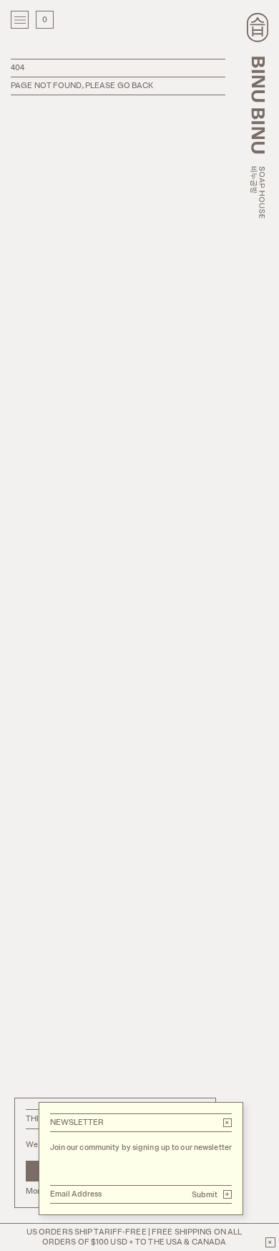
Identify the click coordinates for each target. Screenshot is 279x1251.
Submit (211, 1194)
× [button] (227, 1122)
